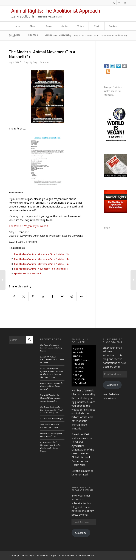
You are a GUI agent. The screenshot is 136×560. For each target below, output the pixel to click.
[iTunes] (124, 67)
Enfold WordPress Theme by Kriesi (78, 555)
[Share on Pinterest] (33, 296)
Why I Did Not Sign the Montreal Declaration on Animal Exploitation (50, 398)
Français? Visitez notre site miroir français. (113, 90)
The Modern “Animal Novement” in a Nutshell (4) (41, 268)
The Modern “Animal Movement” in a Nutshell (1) (41, 254)
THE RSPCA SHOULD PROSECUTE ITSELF (49, 426)
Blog (26, 62)
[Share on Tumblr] (52, 296)
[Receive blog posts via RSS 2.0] (108, 72)
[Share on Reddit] (71, 296)
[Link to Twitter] (113, 2)
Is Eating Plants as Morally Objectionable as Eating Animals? (51, 386)
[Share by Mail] (81, 296)
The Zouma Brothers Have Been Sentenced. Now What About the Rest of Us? (51, 409)
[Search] (119, 34)
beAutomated (80, 474)
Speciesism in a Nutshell (27, 273)
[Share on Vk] (62, 296)
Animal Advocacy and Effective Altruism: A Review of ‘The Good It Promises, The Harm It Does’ (51, 373)
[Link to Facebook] (119, 2)
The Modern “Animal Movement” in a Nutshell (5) (41, 263)
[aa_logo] (55, 13)
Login (107, 227)
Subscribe (81, 533)
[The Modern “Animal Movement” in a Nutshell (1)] (2, 280)
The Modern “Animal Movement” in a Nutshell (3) (41, 259)
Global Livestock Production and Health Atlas (81, 460)
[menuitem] (17, 26)
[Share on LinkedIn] (42, 296)
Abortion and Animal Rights (51, 418)
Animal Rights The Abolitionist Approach (41, 555)
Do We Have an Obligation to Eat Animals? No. (51, 435)
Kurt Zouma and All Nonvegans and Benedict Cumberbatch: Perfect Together (50, 446)
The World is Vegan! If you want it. (29, 226)
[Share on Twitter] (23, 296)
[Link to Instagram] (124, 2)
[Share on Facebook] (14, 296)
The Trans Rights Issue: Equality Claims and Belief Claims (51, 347)
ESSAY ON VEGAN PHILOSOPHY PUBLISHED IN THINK (52, 359)
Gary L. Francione (41, 62)
